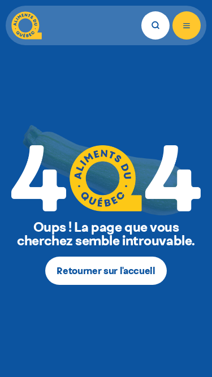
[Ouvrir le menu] (186, 25)
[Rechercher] (155, 25)
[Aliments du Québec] (26, 25)
